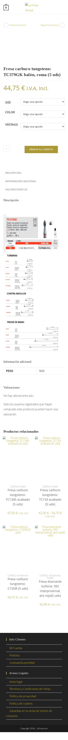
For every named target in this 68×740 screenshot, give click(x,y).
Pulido (22, 486)
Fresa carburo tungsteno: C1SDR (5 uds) (18, 583)
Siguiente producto (50, 25)
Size (8, 102)
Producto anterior (17, 25)
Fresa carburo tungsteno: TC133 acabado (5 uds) (50, 497)
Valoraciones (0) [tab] (16, 189)
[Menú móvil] (63, 7)
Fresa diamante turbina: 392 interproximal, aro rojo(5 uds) (50, 588)
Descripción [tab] (13, 172)
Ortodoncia (22, 575)
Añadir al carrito (41, 149)
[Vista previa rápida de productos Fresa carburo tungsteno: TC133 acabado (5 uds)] (63, 442)
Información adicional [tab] (20, 181)
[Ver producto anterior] (5, 25)
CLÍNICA (14, 486)
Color (10, 112)
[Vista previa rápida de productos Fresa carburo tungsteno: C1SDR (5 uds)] (31, 531)
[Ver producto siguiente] (62, 25)
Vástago (11, 124)
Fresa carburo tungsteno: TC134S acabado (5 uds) (18, 497)
